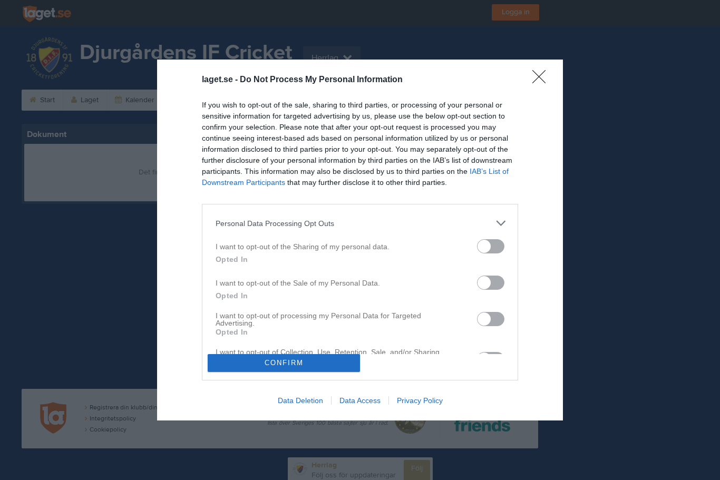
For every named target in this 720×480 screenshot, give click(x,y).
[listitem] (360, 223)
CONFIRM (284, 363)
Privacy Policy (420, 400)
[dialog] (360, 240)
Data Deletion (300, 400)
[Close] (542, 80)
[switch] (490, 246)
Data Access (360, 400)
